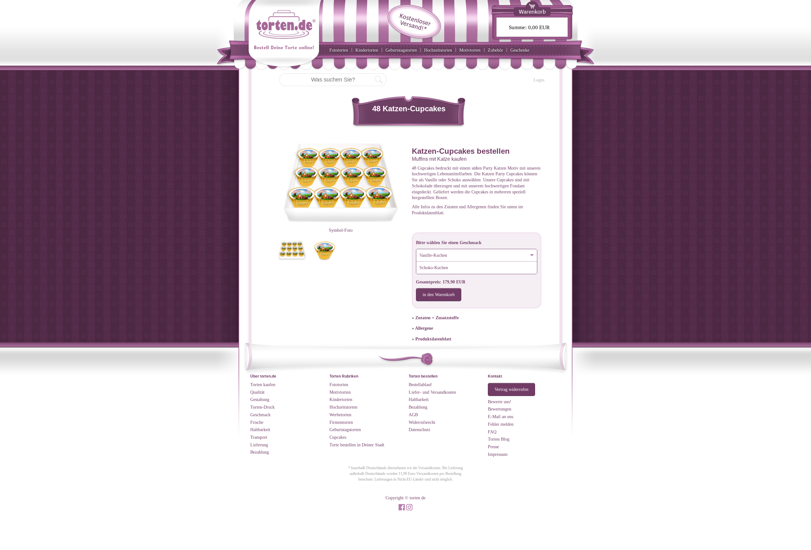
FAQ (492, 431)
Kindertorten (366, 50)
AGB (413, 414)
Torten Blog (498, 439)
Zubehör (495, 50)
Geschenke (519, 50)
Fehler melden (501, 424)
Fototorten (338, 50)
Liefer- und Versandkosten (432, 392)
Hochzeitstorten (438, 50)
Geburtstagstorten (401, 50)
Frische (256, 422)
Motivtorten (470, 50)
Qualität (257, 392)
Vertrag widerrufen (511, 389)
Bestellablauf (420, 384)
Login (539, 79)
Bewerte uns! (499, 401)
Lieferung (259, 444)
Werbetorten (340, 414)
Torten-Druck (262, 407)
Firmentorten (341, 422)
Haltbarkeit (260, 429)
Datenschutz (419, 429)
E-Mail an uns (500, 416)
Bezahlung (259, 452)
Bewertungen (499, 408)
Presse (493, 446)
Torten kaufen (262, 384)
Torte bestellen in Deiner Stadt (356, 444)
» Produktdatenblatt (431, 338)
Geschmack (260, 414)
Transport (258, 437)
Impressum (498, 454)
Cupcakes (337, 437)
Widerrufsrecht (422, 422)
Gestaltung (259, 399)
